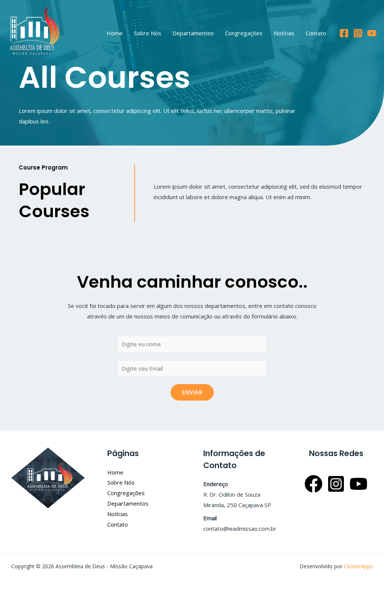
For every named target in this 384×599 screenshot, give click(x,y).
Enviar (192, 392)
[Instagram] (358, 33)
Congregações (243, 33)
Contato (316, 33)
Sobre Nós (147, 33)
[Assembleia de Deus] (35, 32)
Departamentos (193, 33)
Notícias (284, 33)
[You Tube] (371, 33)
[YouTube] (359, 484)
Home (114, 33)
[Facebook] (344, 33)
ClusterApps (358, 566)
